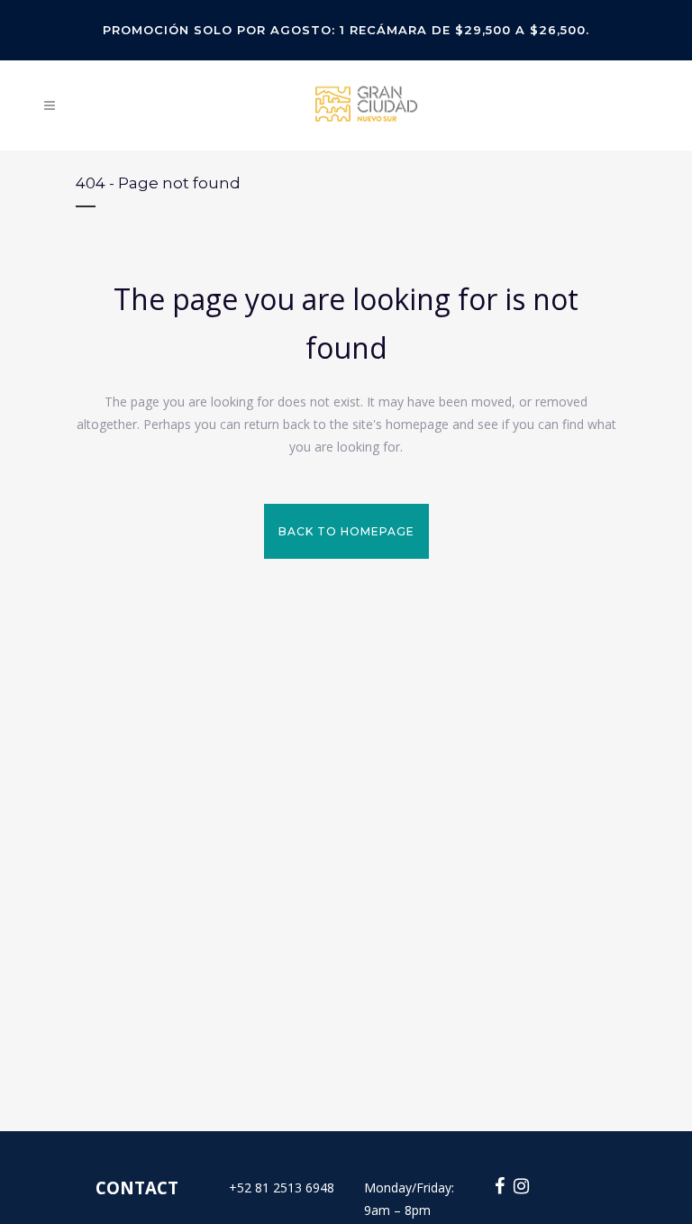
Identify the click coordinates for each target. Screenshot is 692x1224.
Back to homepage (346, 531)
